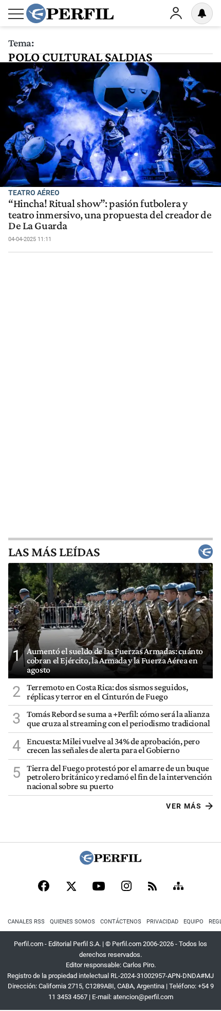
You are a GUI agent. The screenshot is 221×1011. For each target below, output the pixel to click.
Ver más (183, 806)
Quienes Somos (72, 921)
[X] (71, 887)
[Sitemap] (178, 887)
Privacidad (162, 921)
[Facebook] (43, 887)
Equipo (193, 921)
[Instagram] (126, 887)
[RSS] (152, 887)
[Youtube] (99, 887)
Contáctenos (120, 921)
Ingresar (175, 13)
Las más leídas (54, 551)
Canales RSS (26, 921)
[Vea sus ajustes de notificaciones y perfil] (202, 13)
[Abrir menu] (16, 14)
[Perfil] (110, 862)
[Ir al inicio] (70, 13)
